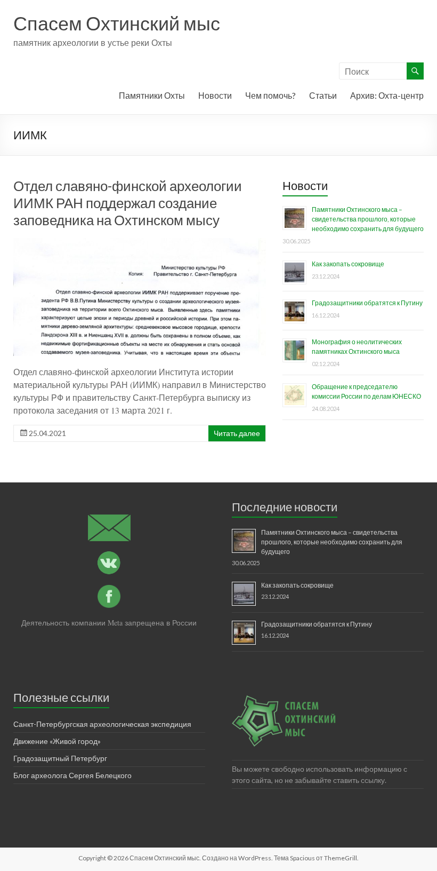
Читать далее (237, 433)
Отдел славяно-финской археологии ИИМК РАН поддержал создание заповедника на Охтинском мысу (127, 202)
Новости (215, 95)
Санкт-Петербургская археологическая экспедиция (102, 724)
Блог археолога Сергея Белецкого (72, 775)
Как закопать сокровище (348, 264)
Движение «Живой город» (57, 741)
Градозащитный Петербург (60, 758)
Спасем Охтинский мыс (116, 23)
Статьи (323, 95)
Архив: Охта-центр (387, 95)
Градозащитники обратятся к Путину (367, 303)
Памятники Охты (152, 95)
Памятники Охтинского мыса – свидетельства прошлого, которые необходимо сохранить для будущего (368, 219)
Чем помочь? (270, 95)
